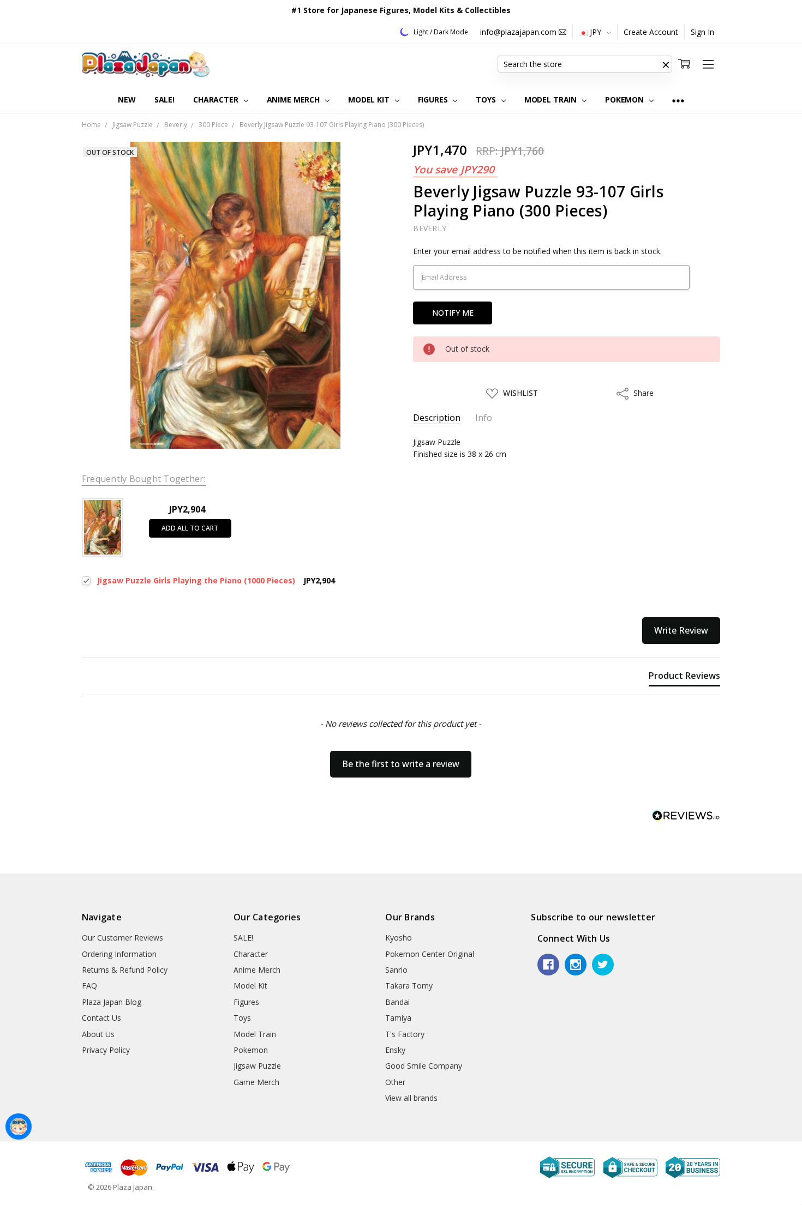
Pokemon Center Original (429, 954)
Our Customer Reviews (122, 937)
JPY (595, 32)
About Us (98, 1034)
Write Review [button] (681, 630)
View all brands (411, 1098)
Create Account (651, 32)
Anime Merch (294, 99)
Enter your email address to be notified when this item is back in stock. (537, 251)
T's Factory (404, 1034)
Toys (487, 99)
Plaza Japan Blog (111, 1002)
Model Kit (370, 99)
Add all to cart (189, 528)
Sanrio (396, 970)
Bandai (397, 1002)
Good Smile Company (423, 1066)
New (127, 99)
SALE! (164, 99)
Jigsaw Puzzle (257, 1066)
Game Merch (256, 1082)
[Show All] (678, 100)
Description (436, 418)
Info (483, 418)
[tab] (684, 678)
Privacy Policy (106, 1050)
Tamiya (398, 1018)
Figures (434, 99)
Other (395, 1082)
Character (217, 99)
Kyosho (398, 937)
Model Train (551, 99)
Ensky (395, 1050)
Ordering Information (119, 954)
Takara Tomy (409, 985)
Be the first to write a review (400, 764)
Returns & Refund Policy (124, 970)
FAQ (89, 985)
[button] (665, 64)
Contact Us (101, 1018)
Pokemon (625, 99)
